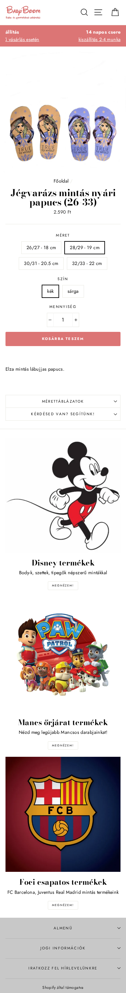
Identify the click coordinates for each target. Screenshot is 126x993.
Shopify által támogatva (62, 987)
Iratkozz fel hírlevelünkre (62, 968)
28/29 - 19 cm (85, 247)
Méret (63, 235)
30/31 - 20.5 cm (41, 263)
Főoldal (61, 181)
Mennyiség (63, 306)
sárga (73, 291)
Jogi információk (63, 948)
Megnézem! (63, 585)
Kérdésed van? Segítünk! (63, 414)
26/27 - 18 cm (41, 247)
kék (50, 291)
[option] (63, 35)
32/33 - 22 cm (87, 263)
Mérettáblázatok (63, 401)
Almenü (63, 928)
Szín (63, 278)
